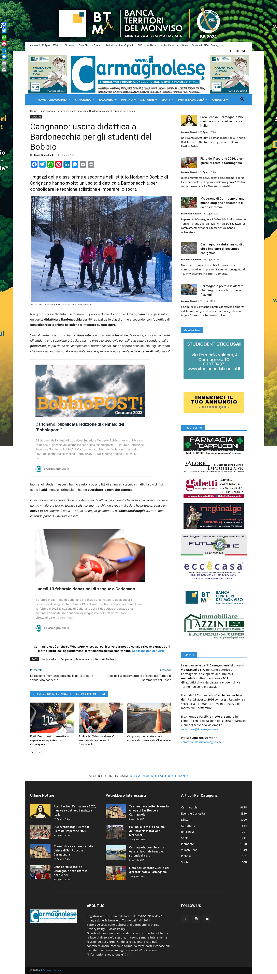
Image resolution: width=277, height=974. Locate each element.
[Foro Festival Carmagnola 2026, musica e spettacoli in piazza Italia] (189, 120)
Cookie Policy (116, 929)
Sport (166, 99)
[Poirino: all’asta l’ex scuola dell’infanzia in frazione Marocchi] (116, 832)
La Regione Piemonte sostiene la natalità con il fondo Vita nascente (61, 678)
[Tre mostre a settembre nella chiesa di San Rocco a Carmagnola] (40, 851)
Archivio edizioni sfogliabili (120, 45)
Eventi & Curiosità (191, 99)
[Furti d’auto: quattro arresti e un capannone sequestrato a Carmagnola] (52, 718)
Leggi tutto (42, 458)
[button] (242, 99)
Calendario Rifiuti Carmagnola (207, 45)
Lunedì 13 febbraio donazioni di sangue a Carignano (85, 589)
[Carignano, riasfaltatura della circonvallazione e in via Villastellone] (149, 718)
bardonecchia (49, 659)
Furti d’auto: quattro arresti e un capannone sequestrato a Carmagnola (49, 740)
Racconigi (106, 99)
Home (42, 99)
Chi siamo (70, 45)
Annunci (218, 99)
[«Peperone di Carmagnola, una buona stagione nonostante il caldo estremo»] (189, 202)
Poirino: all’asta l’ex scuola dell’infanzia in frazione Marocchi (147, 831)
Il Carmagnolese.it (51, 970)
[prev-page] (32, 752)
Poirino (127, 99)
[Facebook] (230, 51)
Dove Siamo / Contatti (90, 45)
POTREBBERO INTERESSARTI (52, 694)
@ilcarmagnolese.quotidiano (159, 776)
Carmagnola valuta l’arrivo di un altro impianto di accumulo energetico (223, 249)
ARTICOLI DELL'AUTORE (91, 694)
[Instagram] (237, 51)
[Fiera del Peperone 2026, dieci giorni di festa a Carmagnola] (189, 162)
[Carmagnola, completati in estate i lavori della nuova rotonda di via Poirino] (116, 852)
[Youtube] (244, 51)
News (185, 45)
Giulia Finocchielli (43, 154)
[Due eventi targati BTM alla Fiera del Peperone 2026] (40, 832)
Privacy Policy (96, 929)
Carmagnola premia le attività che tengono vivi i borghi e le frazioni (222, 290)
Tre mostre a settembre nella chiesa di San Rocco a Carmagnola (73, 850)
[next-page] (39, 752)
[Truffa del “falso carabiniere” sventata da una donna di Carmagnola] (101, 718)
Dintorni (147, 99)
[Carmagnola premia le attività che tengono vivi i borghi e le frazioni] (189, 289)
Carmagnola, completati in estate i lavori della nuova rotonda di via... (146, 851)
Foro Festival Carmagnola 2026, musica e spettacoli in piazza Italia (223, 121)
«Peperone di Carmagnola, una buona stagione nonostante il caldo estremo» (222, 203)
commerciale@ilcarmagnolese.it (202, 742)
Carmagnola (57, 99)
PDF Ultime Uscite (147, 45)
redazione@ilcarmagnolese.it (201, 729)
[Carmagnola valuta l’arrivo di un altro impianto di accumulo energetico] (189, 248)
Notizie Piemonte (169, 45)
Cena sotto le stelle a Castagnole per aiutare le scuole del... (70, 871)
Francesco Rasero (191, 213)
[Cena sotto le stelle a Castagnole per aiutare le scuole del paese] (40, 872)
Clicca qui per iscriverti (148, 650)
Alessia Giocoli (189, 131)
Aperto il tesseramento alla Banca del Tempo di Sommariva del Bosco (139, 678)
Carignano (83, 99)
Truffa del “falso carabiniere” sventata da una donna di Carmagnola (96, 740)
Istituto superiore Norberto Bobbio (95, 659)
